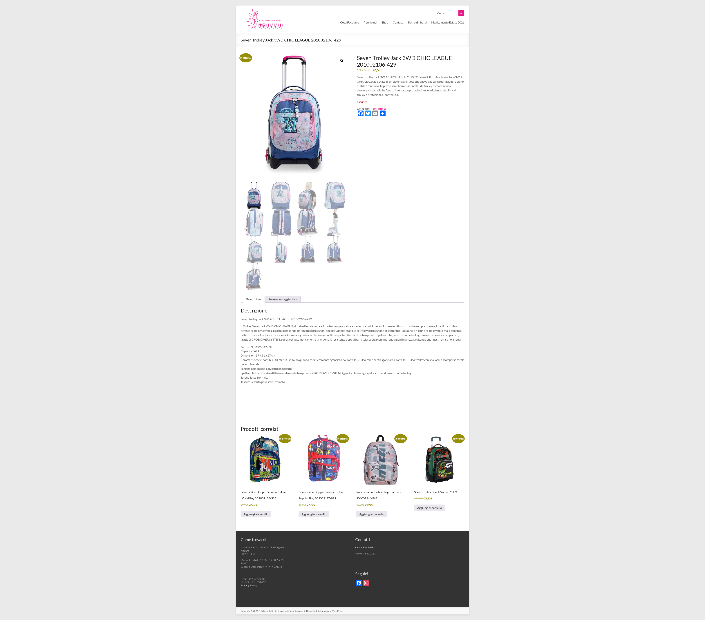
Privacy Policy (249, 585)
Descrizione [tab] (254, 299)
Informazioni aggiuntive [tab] (282, 299)
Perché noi (370, 22)
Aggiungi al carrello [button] (256, 514)
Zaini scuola (378, 108)
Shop (385, 22)
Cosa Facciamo (349, 22)
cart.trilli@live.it (364, 547)
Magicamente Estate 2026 (447, 22)
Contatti (398, 22)
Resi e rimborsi (417, 22)
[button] (342, 60)
